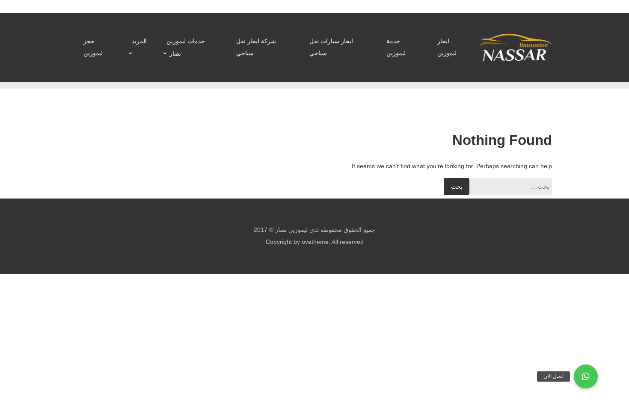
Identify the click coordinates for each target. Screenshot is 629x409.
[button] (586, 376)
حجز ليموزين (93, 47)
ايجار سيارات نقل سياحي (331, 47)
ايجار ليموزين (447, 47)
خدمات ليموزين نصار (185, 47)
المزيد (139, 41)
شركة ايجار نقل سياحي (256, 47)
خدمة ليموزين (396, 47)
